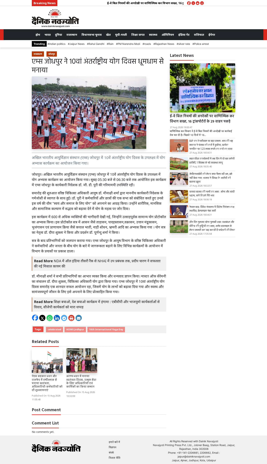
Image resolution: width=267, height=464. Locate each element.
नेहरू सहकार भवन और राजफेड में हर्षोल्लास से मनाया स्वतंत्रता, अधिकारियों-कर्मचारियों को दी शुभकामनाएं (47, 383)
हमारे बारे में (114, 441)
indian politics (57, 43)
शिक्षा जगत (138, 35)
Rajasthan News (164, 43)
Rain (111, 43)
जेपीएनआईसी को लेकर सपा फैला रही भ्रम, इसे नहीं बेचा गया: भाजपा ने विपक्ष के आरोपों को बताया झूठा (210, 178)
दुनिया (58, 35)
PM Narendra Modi (129, 43)
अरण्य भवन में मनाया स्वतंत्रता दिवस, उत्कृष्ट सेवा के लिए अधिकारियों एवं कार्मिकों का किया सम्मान (81, 381)
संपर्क (111, 452)
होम (38, 35)
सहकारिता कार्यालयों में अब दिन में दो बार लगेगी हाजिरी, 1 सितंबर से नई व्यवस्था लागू (211, 161)
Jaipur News (77, 43)
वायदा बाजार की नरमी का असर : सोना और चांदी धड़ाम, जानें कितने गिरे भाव (211, 194)
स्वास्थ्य (153, 35)
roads (147, 43)
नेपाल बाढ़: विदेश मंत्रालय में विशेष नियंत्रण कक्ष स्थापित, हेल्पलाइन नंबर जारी (211, 209)
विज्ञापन (112, 447)
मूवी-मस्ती (121, 35)
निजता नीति (114, 457)
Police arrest (201, 43)
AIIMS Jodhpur (75, 329)
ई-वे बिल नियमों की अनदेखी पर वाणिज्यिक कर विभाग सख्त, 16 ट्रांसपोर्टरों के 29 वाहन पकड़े (151, 3)
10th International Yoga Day (106, 329)
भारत (47, 35)
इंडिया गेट (184, 35)
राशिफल (199, 35)
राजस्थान (71, 35)
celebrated (54, 329)
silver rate (184, 43)
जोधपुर (51, 54)
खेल (108, 35)
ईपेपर (212, 35)
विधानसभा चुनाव (92, 35)
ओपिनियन (168, 35)
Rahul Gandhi (96, 43)
